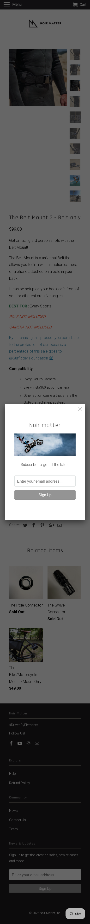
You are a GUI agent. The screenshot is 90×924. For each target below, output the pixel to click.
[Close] (80, 409)
